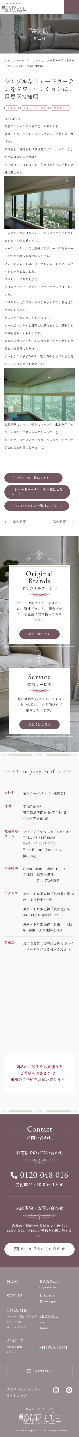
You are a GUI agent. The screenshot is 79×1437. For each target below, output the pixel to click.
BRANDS (49, 1281)
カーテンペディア (17, 1327)
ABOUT (15, 1340)
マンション (60, 108)
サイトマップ (17, 1396)
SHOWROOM (53, 1347)
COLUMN (17, 1310)
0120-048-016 (44, 1174)
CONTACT (43, 1370)
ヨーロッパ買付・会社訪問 (22, 1316)
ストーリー (13, 1352)
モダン (11, 108)
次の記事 (59, 522)
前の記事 (19, 522)
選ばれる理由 (14, 1346)
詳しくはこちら (39, 634)
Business (44, 1327)
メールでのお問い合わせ (42, 1248)
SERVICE (49, 1316)
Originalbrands (48, 1287)
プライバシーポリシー (24, 1389)
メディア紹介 (14, 1321)
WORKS (15, 1295)
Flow (42, 1322)
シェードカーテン (34, 108)
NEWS (13, 1281)
